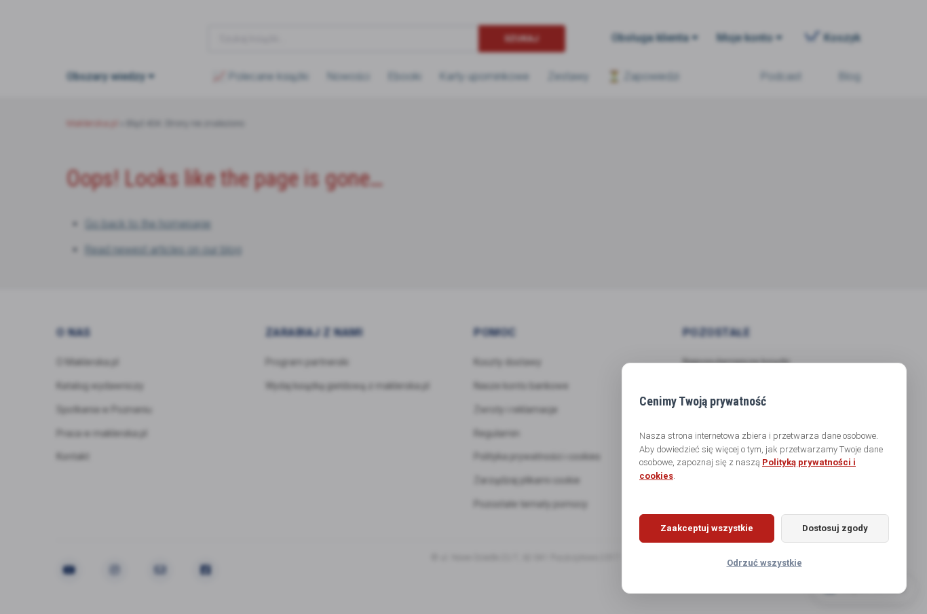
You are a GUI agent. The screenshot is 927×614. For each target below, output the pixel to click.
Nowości (348, 76)
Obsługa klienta (650, 37)
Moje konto (745, 37)
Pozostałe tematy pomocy (531, 504)
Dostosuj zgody (835, 528)
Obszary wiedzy (106, 76)
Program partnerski (307, 362)
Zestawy (568, 76)
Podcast (781, 76)
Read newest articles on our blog (163, 249)
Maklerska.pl (115, 28)
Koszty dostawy (508, 362)
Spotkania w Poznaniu (104, 409)
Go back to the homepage (148, 223)
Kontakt (73, 456)
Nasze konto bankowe (521, 385)
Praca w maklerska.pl (101, 433)
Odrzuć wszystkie (764, 563)
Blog (849, 76)
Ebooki (404, 76)
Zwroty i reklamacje (516, 409)
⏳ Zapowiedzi (643, 76)
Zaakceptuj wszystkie (706, 528)
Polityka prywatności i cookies (537, 456)
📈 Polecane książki (260, 76)
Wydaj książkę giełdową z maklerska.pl (347, 385)
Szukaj (521, 38)
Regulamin (497, 433)
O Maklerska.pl (87, 362)
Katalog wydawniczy (100, 385)
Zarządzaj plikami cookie (527, 480)
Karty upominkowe (484, 76)
